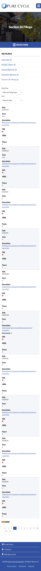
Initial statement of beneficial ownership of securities (17, 329)
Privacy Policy (12, 566)
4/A (3, 116)
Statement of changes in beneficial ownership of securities (19, 124)
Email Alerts (8, 544)
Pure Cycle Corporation (16, 562)
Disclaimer (22, 566)
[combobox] (12, 92)
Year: (3, 96)
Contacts (7, 549)
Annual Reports (7, 70)
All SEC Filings (7, 65)
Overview (5, 60)
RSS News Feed (10, 554)
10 (37, 528)
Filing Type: (4, 88)
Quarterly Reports (8, 75)
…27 (6, 531)
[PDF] (3, 131)
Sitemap (31, 566)
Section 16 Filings (8, 80)
